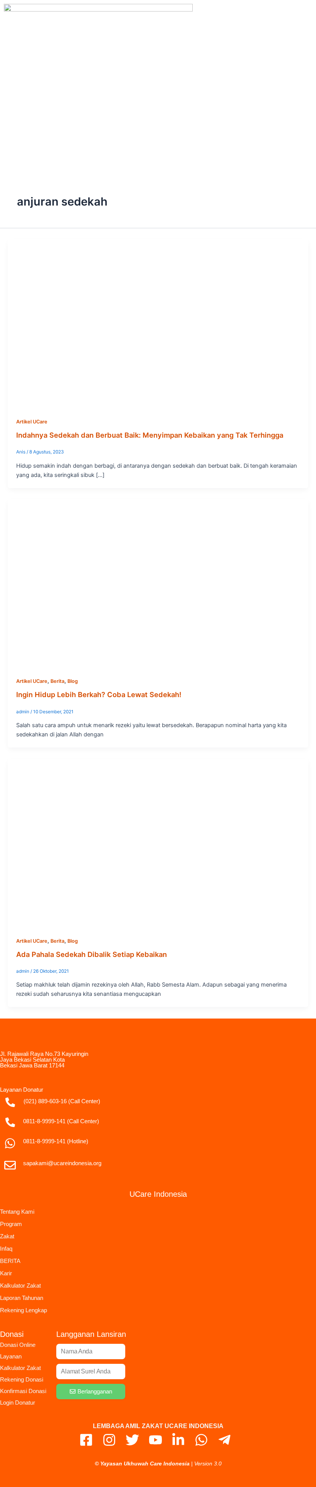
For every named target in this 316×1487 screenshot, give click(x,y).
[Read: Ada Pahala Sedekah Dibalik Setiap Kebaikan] (158, 843)
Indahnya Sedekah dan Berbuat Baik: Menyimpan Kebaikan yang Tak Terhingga (149, 435)
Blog (72, 681)
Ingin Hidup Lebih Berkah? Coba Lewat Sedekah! (99, 694)
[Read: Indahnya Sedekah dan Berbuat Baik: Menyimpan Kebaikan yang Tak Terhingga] (158, 323)
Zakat (7, 1236)
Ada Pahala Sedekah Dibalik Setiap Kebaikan (91, 954)
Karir (6, 1273)
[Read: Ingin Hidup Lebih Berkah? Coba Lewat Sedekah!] (158, 583)
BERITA (10, 1261)
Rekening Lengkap (23, 1310)
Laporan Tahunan (21, 1298)
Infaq (6, 1248)
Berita (57, 681)
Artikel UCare (31, 422)
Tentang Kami (17, 1211)
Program (11, 1224)
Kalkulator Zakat (20, 1285)
